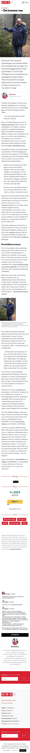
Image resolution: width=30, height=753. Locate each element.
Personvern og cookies (7, 703)
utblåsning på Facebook (8, 124)
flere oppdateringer (10, 519)
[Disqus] (15, 570)
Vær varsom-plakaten (13, 723)
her (17, 466)
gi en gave (25, 462)
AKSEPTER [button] (22, 750)
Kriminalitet (4, 8)
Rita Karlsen (12, 94)
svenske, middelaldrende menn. (16, 145)
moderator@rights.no (15, 549)
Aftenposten (19, 390)
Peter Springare (15, 523)
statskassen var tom (14, 232)
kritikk (5, 523)
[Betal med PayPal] (15, 502)
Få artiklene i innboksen (10, 675)
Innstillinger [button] (14, 750)
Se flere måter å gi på (14, 508)
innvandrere (22, 519)
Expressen (22, 152)
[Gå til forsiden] (8, 694)
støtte (24, 523)
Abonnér (24, 678)
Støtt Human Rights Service (8, 700)
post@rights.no (9, 710)
